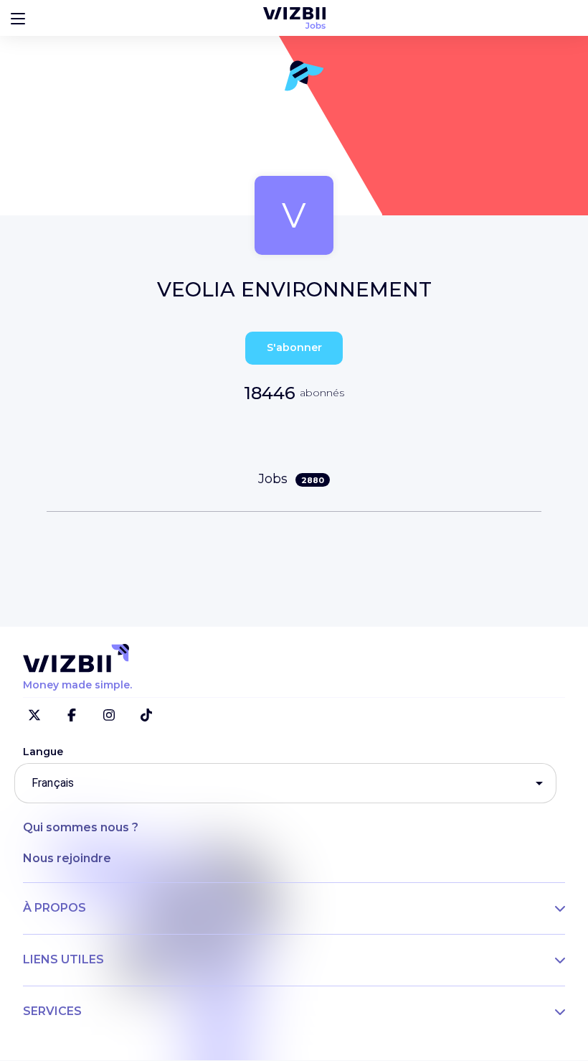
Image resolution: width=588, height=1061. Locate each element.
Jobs (291, 479)
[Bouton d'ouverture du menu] (18, 18)
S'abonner (294, 347)
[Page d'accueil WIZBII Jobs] (294, 18)
